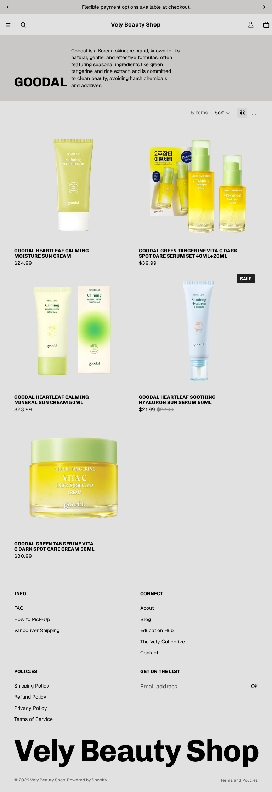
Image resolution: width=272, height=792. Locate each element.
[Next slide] (122, 184)
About (147, 608)
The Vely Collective (162, 641)
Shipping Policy (31, 686)
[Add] (122, 232)
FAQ (18, 608)
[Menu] (8, 25)
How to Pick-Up (32, 619)
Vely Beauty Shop (47, 780)
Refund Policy (30, 697)
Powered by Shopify (87, 780)
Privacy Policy (30, 708)
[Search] (23, 25)
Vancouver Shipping (37, 630)
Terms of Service (33, 719)
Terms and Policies (239, 780)
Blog (145, 619)
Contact (149, 653)
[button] (222, 113)
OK (254, 686)
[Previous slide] (24, 184)
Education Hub (157, 630)
